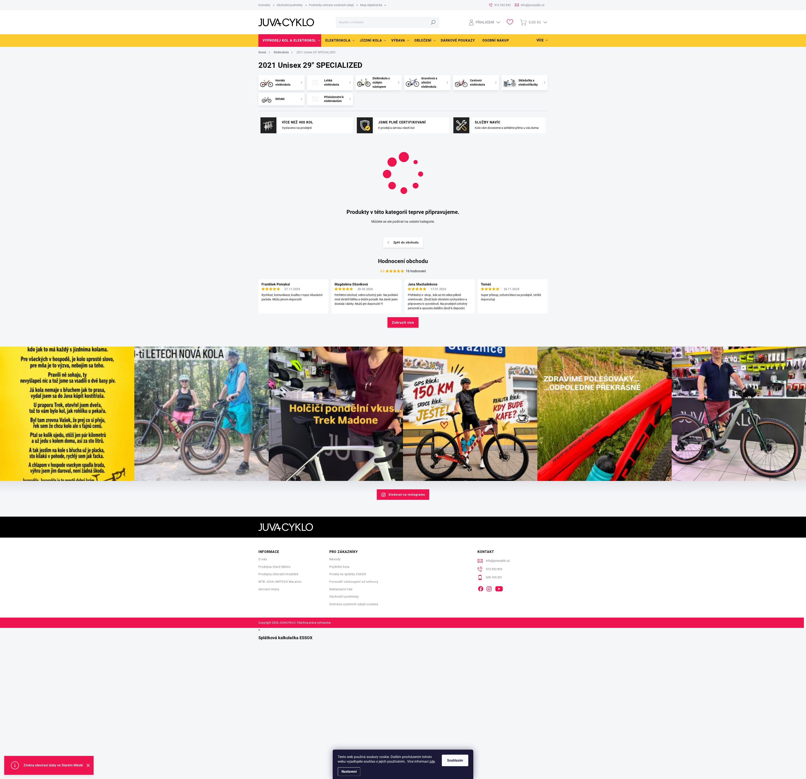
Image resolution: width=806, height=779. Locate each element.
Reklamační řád (340, 589)
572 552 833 (494, 569)
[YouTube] (499, 588)
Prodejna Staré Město (274, 566)
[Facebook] (481, 588)
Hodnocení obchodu (403, 261)
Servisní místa (268, 589)
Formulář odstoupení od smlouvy (353, 581)
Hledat (433, 22)
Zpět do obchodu (406, 242)
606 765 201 (494, 577)
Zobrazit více (403, 323)
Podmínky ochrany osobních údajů (331, 5)
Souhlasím (455, 760)
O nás (262, 559)
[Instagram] (489, 588)
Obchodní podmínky (290, 5)
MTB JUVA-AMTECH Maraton (280, 581)
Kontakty (264, 5)
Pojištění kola (339, 566)
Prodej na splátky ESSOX (347, 574)
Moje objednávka (371, 5)
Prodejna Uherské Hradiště (278, 574)
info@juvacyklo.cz (498, 560)
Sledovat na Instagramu (407, 494)
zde (432, 761)
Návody (335, 559)
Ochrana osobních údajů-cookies (353, 604)
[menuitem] (289, 40)
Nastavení (349, 772)
